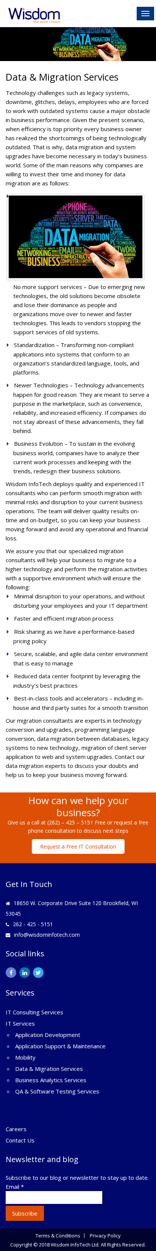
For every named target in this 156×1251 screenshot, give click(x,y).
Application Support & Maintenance (60, 1046)
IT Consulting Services (34, 1012)
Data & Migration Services (49, 1068)
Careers (16, 1129)
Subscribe (24, 1213)
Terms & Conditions (58, 1235)
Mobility (25, 1057)
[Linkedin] (24, 972)
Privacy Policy (105, 1235)
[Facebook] (11, 972)
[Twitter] (38, 972)
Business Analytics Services (50, 1080)
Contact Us (20, 1140)
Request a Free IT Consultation (78, 846)
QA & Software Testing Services (57, 1091)
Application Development (47, 1034)
